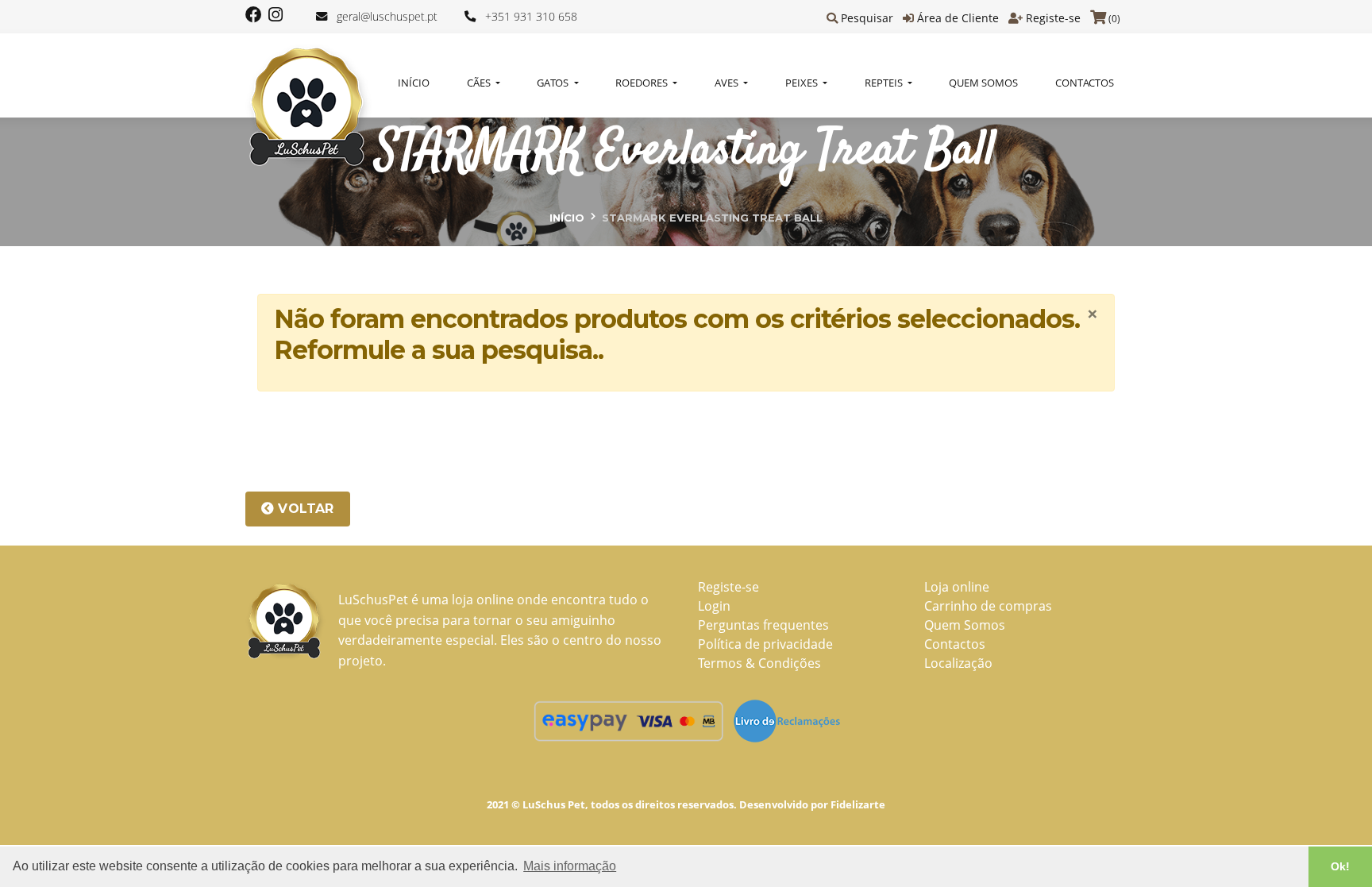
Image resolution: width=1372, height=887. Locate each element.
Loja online (956, 587)
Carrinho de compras (988, 606)
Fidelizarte (858, 804)
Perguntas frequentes (763, 625)
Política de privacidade (765, 644)
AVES (728, 82)
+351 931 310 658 (531, 16)
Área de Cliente (958, 17)
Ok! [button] (1340, 866)
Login (714, 606)
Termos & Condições (759, 663)
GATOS (554, 82)
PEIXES (802, 82)
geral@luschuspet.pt (387, 16)
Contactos (1084, 82)
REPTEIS (885, 82)
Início (414, 82)
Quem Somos (983, 82)
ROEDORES (642, 82)
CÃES (480, 82)
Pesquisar (867, 17)
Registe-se (1053, 17)
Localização (958, 663)
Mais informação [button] (569, 866)
